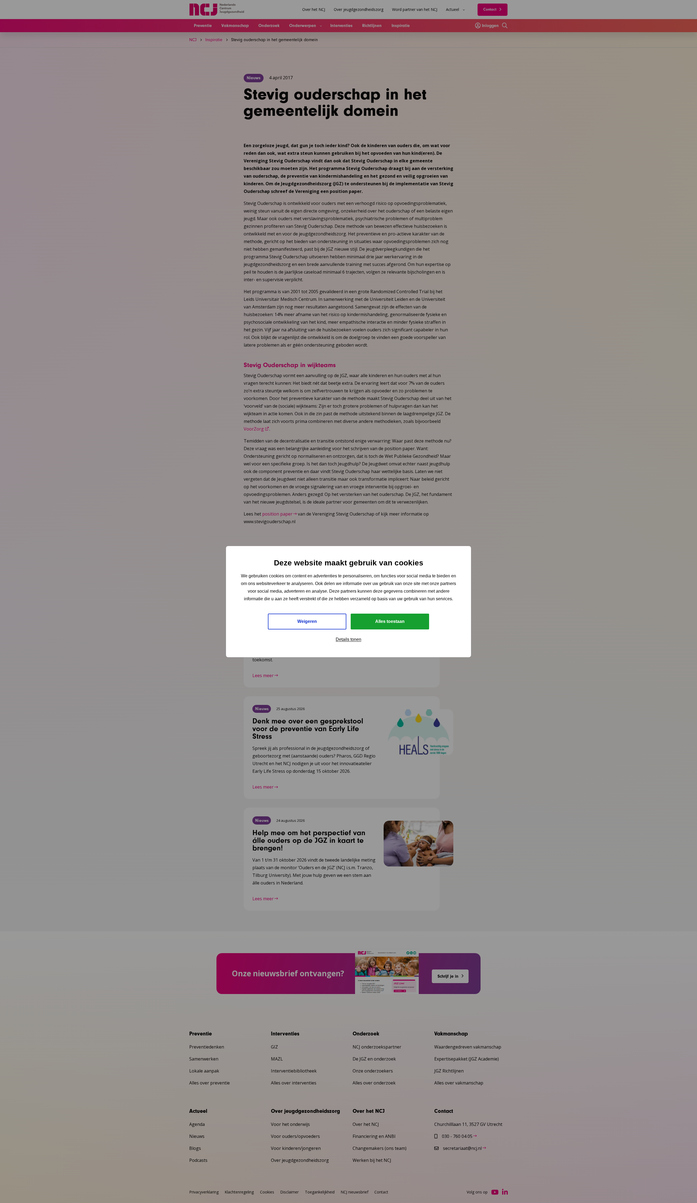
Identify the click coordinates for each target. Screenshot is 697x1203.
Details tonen (348, 639)
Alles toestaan (390, 621)
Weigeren (307, 621)
